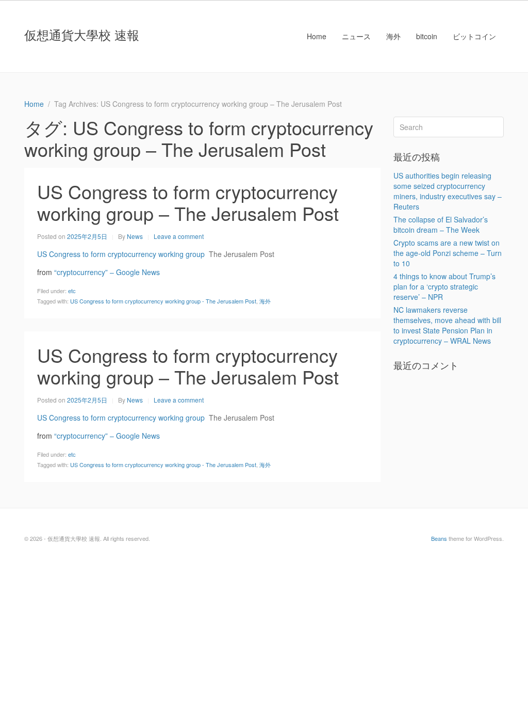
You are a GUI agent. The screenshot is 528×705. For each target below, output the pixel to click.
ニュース (356, 36)
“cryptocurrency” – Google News (107, 272)
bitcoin (426, 36)
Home (316, 36)
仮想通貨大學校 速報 (81, 34)
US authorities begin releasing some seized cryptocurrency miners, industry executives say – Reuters (447, 191)
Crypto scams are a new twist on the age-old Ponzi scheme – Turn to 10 (447, 252)
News (135, 236)
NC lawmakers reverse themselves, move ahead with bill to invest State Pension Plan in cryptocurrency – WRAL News (447, 325)
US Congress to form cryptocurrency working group (121, 254)
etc (72, 290)
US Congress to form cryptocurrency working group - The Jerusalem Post (163, 301)
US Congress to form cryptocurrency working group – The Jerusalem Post (188, 202)
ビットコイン (474, 36)
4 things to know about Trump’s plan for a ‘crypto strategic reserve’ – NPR (444, 286)
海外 (393, 36)
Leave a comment (179, 236)
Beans (439, 538)
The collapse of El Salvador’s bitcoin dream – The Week (440, 224)
